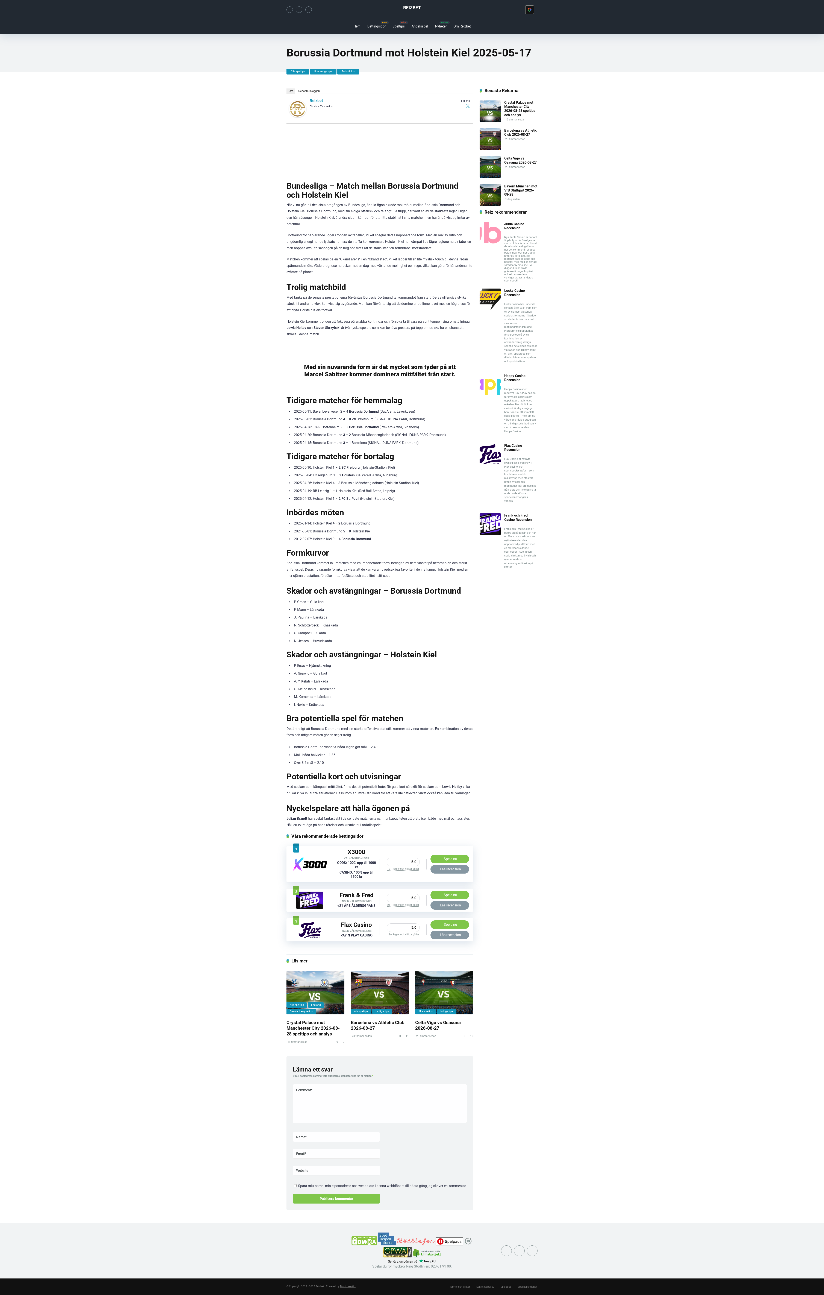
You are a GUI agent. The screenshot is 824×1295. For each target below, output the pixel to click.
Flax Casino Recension (513, 448)
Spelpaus (506, 1286)
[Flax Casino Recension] (309, 937)
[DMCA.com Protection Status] (364, 1244)
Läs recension (450, 869)
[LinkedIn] (308, 9)
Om (291, 91)
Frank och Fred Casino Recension (518, 517)
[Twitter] (289, 9)
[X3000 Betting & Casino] (310, 870)
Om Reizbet (462, 26)
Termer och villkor (460, 1286)
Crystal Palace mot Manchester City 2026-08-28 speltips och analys (313, 1028)
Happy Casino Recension (515, 378)
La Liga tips (382, 1011)
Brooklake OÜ (348, 1286)
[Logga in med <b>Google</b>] (529, 9)
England (316, 1004)
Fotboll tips (348, 71)
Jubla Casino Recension (514, 226)
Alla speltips (298, 71)
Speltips (398, 26)
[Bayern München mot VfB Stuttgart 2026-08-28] (490, 204)
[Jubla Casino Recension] (490, 242)
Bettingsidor (376, 26)
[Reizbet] (297, 116)
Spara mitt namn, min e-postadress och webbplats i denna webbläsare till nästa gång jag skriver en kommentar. (382, 1186)
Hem (356, 26)
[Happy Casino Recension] (490, 394)
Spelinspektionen (528, 1286)
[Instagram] (299, 9)
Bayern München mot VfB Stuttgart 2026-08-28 (520, 190)
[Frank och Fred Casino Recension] (309, 908)
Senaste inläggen (309, 91)
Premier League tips (301, 1011)
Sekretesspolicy (485, 1286)
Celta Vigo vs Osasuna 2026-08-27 (438, 1025)
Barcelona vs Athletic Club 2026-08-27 (520, 132)
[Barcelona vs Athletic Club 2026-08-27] (380, 992)
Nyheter (441, 26)
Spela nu (450, 859)
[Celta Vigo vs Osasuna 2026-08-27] (444, 992)
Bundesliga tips (323, 71)
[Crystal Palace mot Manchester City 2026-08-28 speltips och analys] (315, 992)
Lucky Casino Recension (514, 293)
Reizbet (412, 7)
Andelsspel (420, 26)
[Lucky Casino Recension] (490, 309)
